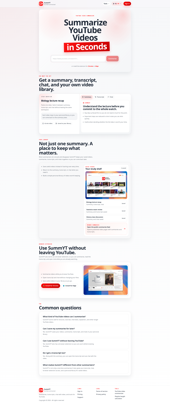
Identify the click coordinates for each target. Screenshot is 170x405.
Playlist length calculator (120, 397)
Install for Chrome (51, 286)
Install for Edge (70, 286)
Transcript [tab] (100, 97)
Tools (105, 4)
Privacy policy (101, 394)
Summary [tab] (87, 97)
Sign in (127, 4)
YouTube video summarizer (120, 392)
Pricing (79, 394)
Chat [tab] (111, 97)
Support (80, 397)
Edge (97, 66)
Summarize (112, 59)
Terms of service (101, 391)
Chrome (90, 66)
